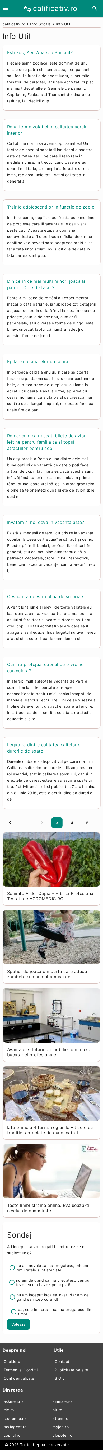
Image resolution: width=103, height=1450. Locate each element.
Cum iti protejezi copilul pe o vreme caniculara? (45, 667)
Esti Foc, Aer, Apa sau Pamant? (40, 52)
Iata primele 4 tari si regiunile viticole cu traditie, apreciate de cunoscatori (50, 1130)
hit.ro (57, 1410)
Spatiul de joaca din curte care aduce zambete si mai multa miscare (47, 974)
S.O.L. (60, 1378)
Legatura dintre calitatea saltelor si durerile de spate (44, 748)
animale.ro (62, 1401)
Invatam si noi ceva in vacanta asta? (45, 522)
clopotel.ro (62, 1435)
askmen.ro (13, 1401)
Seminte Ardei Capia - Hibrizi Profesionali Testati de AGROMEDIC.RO (51, 896)
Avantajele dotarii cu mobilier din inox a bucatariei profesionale (49, 1052)
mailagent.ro (15, 1427)
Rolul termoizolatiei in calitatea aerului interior (48, 130)
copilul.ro (12, 1435)
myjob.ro (61, 1427)
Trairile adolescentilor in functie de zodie (51, 207)
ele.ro (9, 1410)
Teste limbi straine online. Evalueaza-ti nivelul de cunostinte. (48, 1208)
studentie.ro (15, 1418)
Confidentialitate (19, 1378)
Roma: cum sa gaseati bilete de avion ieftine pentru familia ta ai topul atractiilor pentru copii (47, 442)
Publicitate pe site (71, 1370)
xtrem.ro (60, 1418)
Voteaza (18, 1324)
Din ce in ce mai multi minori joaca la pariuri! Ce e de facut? (46, 284)
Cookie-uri (13, 1361)
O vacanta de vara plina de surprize (45, 596)
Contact (62, 1361)
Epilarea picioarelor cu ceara (37, 361)
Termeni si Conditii (21, 1370)
